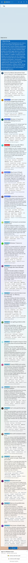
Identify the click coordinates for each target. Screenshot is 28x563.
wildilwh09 (6, 492)
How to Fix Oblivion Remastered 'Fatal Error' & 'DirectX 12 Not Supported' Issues (15, 73)
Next (14, 548)
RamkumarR (6, 308)
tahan (5, 332)
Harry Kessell (6, 235)
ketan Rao (6, 356)
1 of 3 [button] (10, 548)
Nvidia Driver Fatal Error (14, 196)
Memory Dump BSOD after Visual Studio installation (14, 503)
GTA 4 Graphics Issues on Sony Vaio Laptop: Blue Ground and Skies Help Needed (15, 343)
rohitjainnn (6, 134)
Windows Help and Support (12, 142)
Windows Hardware (11, 338)
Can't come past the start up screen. (14, 408)
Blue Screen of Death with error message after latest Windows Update (14, 267)
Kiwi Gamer (6, 537)
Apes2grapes (6, 256)
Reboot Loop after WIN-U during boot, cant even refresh (14, 145)
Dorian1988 (6, 113)
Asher (5, 208)
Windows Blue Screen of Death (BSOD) (12, 116)
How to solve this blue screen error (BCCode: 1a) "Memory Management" (15, 294)
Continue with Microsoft (14, 555)
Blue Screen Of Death (13, 172)
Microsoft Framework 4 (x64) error (14, 434)
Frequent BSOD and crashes (15, 364)
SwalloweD (6, 400)
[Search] (26, 2)
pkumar (5, 516)
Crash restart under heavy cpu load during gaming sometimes (14, 100)
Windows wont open (13, 480)
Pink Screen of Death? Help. (15, 525)
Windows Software (11, 405)
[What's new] (24, 2)
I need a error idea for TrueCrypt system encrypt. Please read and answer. (14, 458)
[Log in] (18, 2)
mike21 (5, 182)
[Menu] (1, 2)
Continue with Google (15, 558)
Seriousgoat (6, 421)
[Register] (21, 2)
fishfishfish (6, 376)
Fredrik (5, 280)
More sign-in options (14, 561)
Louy (5, 158)
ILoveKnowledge (7, 445)
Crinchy (5, 471)
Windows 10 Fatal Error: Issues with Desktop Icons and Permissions (13, 120)
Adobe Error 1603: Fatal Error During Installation (15, 387)
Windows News (10, 96)
